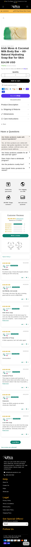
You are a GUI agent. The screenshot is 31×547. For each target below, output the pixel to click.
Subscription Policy (8, 510)
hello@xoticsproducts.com (13, 472)
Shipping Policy (7, 513)
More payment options (15, 99)
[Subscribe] (26, 524)
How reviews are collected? (9, 447)
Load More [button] (15, 442)
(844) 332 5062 (10, 475)
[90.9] (11, 245)
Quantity (15, 72)
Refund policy (6, 506)
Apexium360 (15, 537)
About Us (5, 482)
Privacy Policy (7, 500)
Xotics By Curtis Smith (14, 536)
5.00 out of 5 (19, 218)
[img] (6, 263)
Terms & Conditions (8, 503)
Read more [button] (5, 320)
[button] (3, 6)
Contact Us (6, 485)
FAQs (4, 488)
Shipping (3, 65)
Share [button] (4, 124)
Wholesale (6, 491)
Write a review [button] (15, 235)
